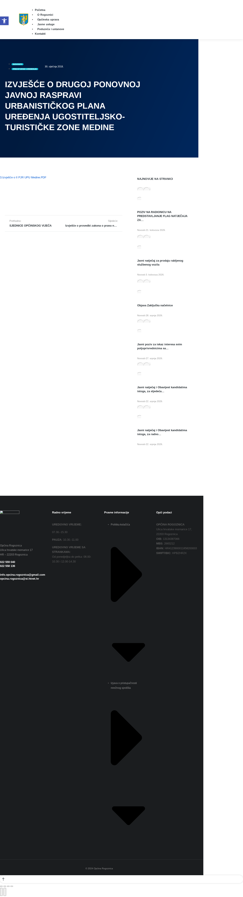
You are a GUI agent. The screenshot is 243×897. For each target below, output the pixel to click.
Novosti (141, 230)
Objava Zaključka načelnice (155, 305)
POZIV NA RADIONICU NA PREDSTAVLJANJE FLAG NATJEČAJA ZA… (162, 216)
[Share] (4, 886)
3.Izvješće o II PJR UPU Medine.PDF (23, 177)
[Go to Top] (121, 879)
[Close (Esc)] (1, 886)
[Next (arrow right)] (4, 892)
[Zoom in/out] (11, 886)
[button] (30, 2)
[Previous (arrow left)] (1, 892)
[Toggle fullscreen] (8, 886)
